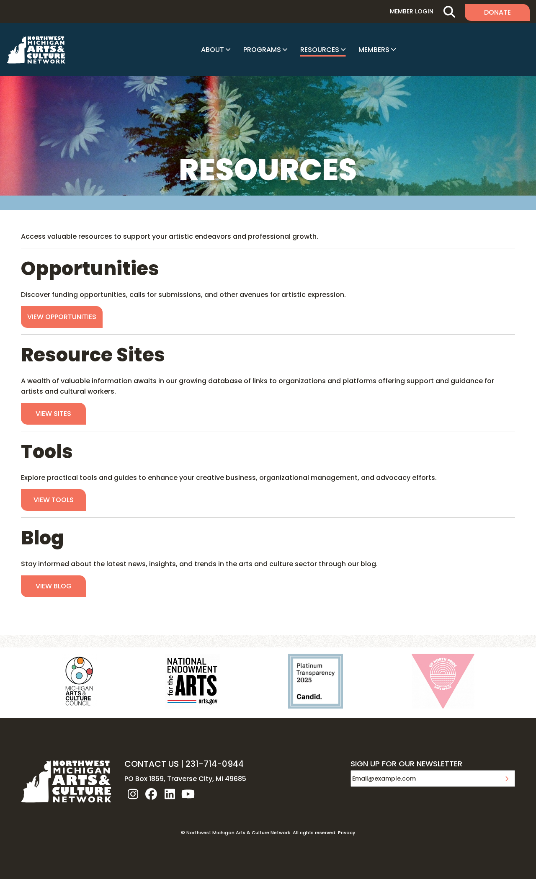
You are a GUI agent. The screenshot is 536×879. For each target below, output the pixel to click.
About (212, 49)
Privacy (346, 832)
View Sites (53, 413)
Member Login (411, 11)
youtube (188, 794)
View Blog (54, 586)
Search (449, 11)
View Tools (54, 500)
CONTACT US (151, 764)
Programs (262, 49)
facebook (151, 794)
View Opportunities (61, 317)
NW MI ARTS (36, 50)
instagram (132, 794)
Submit (506, 778)
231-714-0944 (215, 764)
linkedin (169, 794)
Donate (497, 12)
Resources (319, 49)
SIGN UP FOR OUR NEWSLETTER (406, 764)
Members (373, 49)
